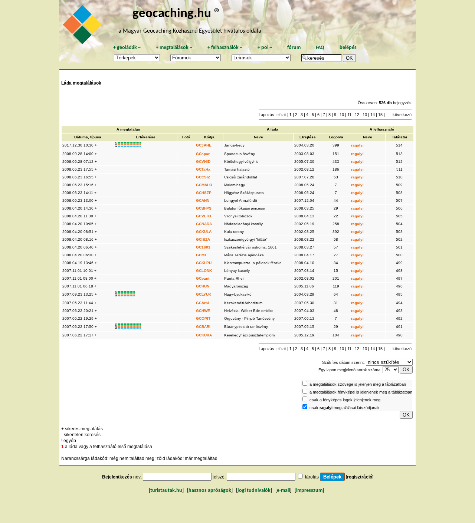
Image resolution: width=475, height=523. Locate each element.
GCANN (202, 200)
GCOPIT (203, 318)
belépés (348, 47)
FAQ (320, 47)
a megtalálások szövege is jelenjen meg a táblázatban (357, 384)
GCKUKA (204, 335)
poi (264, 47)
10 (341, 114)
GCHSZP (204, 193)
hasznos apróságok (210, 490)
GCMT (201, 255)
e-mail (283, 490)
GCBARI (203, 327)
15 (380, 114)
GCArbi (202, 303)
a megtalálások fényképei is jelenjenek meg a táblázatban (360, 392)
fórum (294, 47)
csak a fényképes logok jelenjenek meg (344, 400)
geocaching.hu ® (176, 13)
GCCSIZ (203, 177)
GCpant (202, 278)
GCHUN (202, 286)
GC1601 (203, 247)
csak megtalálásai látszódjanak (344, 407)
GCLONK (204, 271)
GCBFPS (204, 208)
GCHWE (203, 311)
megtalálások (174, 47)
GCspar (203, 154)
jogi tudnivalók (254, 490)
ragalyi (357, 145)
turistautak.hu (166, 490)
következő (402, 114)
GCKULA (204, 232)
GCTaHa (203, 169)
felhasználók (225, 47)
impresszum (309, 490)
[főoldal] (83, 26)
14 (372, 114)
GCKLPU (204, 263)
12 (357, 114)
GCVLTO (203, 216)
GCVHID (203, 161)
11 (349, 114)
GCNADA (204, 224)
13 (364, 114)
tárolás (312, 477)
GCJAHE (204, 145)
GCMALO (204, 185)
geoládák (127, 47)
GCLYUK (203, 294)
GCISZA (203, 239)
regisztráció (359, 477)
